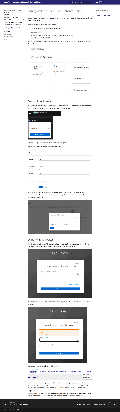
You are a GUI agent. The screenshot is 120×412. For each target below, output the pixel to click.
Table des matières (102, 10)
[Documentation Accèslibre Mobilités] (7, 2)
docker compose (57, 18)
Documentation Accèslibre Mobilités (12, 11)
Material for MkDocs (15, 410)
